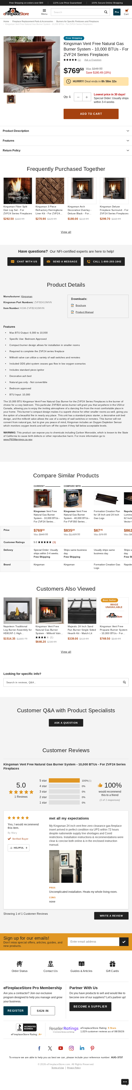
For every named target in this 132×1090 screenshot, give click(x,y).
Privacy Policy (74, 1068)
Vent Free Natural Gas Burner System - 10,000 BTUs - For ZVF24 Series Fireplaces (47, 516)
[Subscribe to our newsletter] (124, 941)
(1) (79, 59)
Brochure (81, 305)
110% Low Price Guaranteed (67, 3)
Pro (117, 12)
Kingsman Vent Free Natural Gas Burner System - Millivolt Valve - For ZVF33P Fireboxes (50, 630)
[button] (62, 261)
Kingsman (26, 296)
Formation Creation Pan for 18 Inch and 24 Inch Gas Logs (107, 514)
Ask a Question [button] (93, 59)
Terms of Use (57, 1068)
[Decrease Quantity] (78, 97)
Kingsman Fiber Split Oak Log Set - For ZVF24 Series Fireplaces (17, 210)
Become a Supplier (90, 1006)
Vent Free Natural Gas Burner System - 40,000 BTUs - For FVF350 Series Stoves (77, 516)
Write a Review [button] (111, 915)
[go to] (17, 191)
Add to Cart (91, 113)
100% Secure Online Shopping (107, 3)
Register (16, 1010)
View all (66, 232)
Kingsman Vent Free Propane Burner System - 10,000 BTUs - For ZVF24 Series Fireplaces (114, 630)
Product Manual (85, 312)
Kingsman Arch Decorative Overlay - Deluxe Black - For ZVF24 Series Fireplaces (82, 210)
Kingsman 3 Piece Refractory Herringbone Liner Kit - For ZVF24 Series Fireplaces (49, 210)
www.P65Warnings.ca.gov (17, 439)
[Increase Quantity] (86, 97)
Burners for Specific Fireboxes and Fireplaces (77, 21)
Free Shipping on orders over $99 (26, 3)
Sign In (43, 1010)
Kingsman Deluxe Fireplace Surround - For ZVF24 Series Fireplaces (114, 210)
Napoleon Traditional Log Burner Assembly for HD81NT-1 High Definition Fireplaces (17, 630)
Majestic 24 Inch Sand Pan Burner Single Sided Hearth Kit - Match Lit (82, 630)
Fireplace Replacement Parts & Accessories (32, 21)
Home (6, 21)
